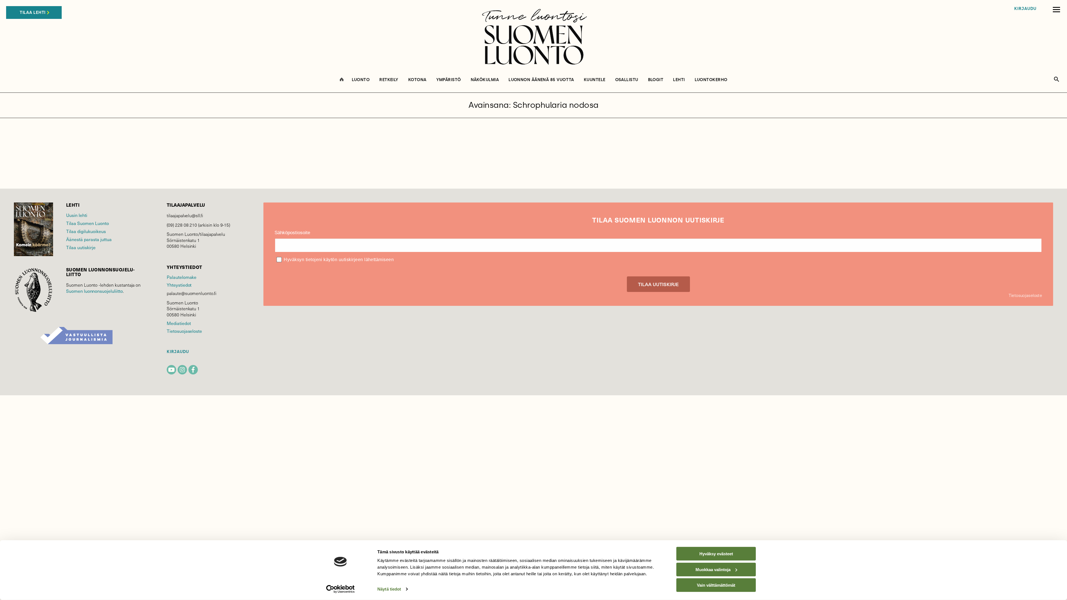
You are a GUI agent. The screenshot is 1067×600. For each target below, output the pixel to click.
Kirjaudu (1025, 8)
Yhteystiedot (179, 284)
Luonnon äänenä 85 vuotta (541, 80)
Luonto (361, 80)
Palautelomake (181, 277)
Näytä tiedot (389, 589)
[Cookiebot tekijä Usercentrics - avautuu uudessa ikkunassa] (340, 589)
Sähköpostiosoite (292, 232)
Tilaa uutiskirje (81, 247)
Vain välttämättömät (716, 585)
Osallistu (626, 80)
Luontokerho (711, 80)
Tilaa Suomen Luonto (87, 223)
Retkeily (388, 80)
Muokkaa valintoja (713, 569)
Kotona (417, 80)
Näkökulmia (485, 80)
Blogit (656, 80)
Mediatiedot (179, 323)
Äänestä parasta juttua (89, 239)
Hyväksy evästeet (716, 553)
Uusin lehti (76, 215)
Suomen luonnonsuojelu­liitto (94, 291)
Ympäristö (448, 80)
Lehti (679, 80)
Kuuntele (594, 80)
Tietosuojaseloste (184, 331)
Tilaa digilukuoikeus (86, 231)
